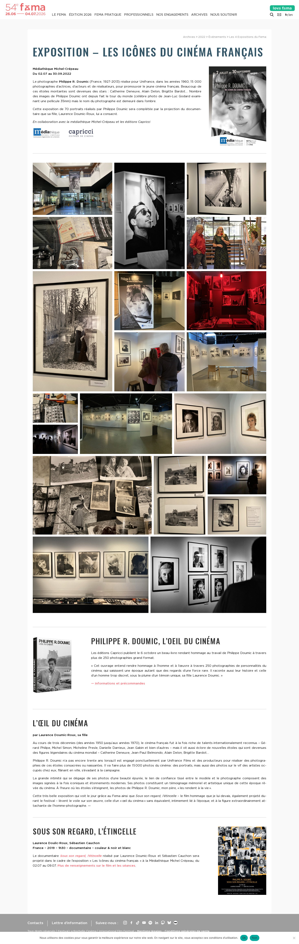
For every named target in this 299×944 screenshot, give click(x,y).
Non (254, 937)
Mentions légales (149, 931)
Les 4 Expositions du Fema (247, 36)
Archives (199, 14)
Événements (217, 36)
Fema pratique (107, 14)
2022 (201, 36)
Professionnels (138, 14)
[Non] (294, 938)
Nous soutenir (223, 14)
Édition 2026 (80, 14)
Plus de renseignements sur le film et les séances (96, 865)
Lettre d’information (69, 923)
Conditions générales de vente (187, 931)
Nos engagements (172, 14)
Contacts (35, 923)
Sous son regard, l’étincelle (81, 856)
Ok (244, 937)
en (291, 15)
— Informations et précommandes (118, 683)
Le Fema (59, 14)
